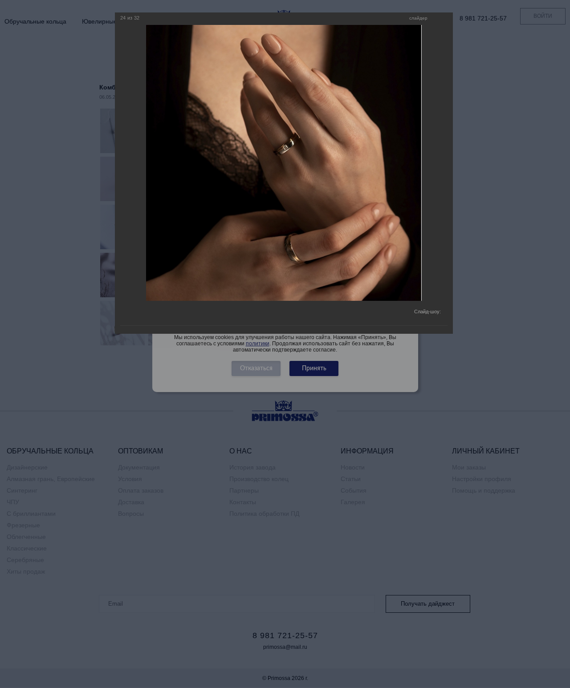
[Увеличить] (436, 18)
